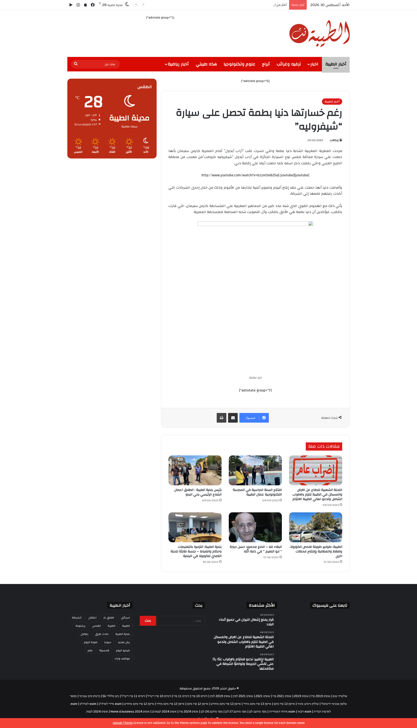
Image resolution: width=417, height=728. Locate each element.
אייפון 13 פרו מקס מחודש (226, 704)
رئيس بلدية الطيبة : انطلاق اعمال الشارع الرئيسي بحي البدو (198, 492)
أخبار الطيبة (335, 64)
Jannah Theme (123, 723)
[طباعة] (221, 418)
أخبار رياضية (178, 64)
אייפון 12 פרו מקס (197, 704)
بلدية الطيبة (122, 634)
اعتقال (92, 617)
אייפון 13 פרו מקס (284, 704)
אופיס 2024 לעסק (97, 711)
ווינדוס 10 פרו (200, 696)
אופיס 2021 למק (243, 696)
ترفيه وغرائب (289, 64)
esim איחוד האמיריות (282, 711)
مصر (89, 650)
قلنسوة (104, 650)
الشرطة (77, 617)
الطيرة (111, 625)
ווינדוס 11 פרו (181, 696)
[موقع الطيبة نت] (319, 33)
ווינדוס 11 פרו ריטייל (133, 696)
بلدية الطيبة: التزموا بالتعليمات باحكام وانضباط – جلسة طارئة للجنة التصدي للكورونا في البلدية (196, 551)
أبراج (266, 64)
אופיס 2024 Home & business (130, 711)
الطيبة (126, 625)
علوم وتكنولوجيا (239, 64)
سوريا (107, 642)
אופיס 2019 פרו (320, 696)
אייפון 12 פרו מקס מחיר (171, 704)
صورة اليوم (90, 642)
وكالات (334, 140)
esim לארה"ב (88, 704)
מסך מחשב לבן (258, 711)
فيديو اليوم (123, 650)
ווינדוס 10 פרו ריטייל (159, 696)
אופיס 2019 (301, 696)
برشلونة (80, 625)
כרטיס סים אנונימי (89, 696)
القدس (96, 625)
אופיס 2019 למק (220, 696)
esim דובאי (304, 711)
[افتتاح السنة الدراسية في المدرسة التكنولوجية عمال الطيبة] (255, 470)
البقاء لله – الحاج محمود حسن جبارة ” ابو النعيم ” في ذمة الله (256, 549)
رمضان (84, 634)
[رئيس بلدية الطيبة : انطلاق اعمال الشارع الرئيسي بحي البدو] (195, 470)
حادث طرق (102, 634)
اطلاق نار (108, 617)
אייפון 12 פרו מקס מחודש (139, 704)
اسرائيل (125, 617)
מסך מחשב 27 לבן (236, 711)
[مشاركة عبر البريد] (233, 418)
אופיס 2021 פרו (282, 696)
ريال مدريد (124, 642)
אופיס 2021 (263, 696)
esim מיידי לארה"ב (110, 704)
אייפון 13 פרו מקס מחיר (257, 704)
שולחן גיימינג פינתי (308, 704)
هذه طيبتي (206, 64)
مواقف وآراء (122, 658)
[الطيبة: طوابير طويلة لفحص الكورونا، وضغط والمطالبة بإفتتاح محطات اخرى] (315, 527)
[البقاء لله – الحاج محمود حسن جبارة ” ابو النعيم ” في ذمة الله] (255, 527)
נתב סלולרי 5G (111, 696)
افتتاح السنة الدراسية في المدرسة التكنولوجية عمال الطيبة (257, 492)
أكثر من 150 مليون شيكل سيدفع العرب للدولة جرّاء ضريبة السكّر (244, 5)
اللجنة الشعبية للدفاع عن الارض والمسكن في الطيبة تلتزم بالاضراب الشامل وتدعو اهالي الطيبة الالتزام (317, 494)
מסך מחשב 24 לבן (212, 711)
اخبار (314, 64)
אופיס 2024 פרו (188, 711)
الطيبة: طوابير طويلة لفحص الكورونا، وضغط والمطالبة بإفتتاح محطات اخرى (316, 551)
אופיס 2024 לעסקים (164, 711)
